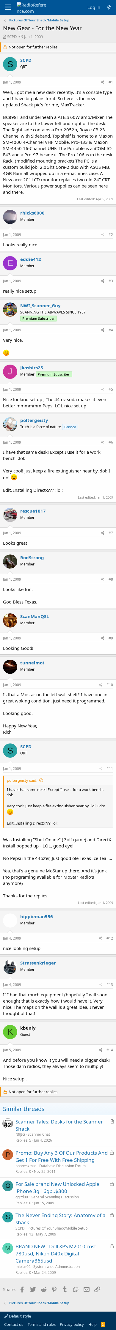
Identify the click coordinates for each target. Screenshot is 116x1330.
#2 (111, 234)
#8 (111, 579)
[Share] (102, 82)
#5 (111, 389)
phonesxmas (26, 1165)
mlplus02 (23, 1266)
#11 (109, 768)
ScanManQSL (34, 616)
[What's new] (109, 7)
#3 (111, 280)
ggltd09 (21, 1197)
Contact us (13, 1324)
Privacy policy (72, 1324)
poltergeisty (34, 420)
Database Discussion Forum (62, 1165)
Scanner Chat (39, 1134)
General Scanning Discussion (55, 1197)
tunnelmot (32, 663)
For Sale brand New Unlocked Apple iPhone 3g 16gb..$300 (57, 1188)
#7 (111, 532)
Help (92, 1324)
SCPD (12, 36)
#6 (111, 442)
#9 (111, 638)
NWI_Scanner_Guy (40, 305)
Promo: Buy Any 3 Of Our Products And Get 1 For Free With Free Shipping (61, 1156)
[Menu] (8, 7)
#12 (109, 938)
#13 (109, 984)
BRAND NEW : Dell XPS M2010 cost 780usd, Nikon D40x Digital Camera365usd (55, 1253)
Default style (19, 1316)
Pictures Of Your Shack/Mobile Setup (57, 1228)
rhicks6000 (32, 213)
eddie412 (30, 259)
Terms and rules (42, 1324)
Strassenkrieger (38, 963)
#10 (109, 684)
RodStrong (32, 557)
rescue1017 (33, 511)
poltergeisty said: (22, 780)
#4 (111, 329)
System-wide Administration (56, 1266)
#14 (109, 1049)
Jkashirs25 (31, 368)
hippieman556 (36, 916)
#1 (111, 82)
